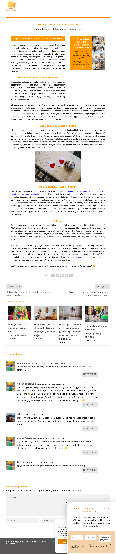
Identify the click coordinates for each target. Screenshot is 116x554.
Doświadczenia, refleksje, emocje (51, 28)
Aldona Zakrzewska (26, 383)
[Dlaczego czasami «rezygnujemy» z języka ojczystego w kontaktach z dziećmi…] (70, 313)
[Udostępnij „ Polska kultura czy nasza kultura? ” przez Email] (66, 275)
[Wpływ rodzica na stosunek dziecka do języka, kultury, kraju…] (45, 313)
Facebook (10, 543)
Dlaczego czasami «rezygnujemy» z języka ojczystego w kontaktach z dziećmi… (70, 331)
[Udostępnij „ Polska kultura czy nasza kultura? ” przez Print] (71, 275)
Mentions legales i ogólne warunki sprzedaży (27, 541)
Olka (19, 414)
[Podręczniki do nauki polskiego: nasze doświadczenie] (19, 313)
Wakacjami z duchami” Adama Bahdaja (85, 191)
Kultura (72, 28)
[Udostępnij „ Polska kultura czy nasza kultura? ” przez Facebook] (53, 275)
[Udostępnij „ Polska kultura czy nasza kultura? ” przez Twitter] (57, 275)
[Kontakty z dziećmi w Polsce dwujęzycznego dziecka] (96, 314)
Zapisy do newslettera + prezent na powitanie (38, 38)
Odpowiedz (89, 374)
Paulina (20, 462)
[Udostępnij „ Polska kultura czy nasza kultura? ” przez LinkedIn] (62, 275)
